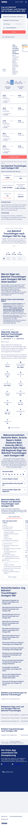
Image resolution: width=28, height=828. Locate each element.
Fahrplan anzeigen (7, 198)
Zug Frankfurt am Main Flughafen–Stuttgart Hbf (14, 715)
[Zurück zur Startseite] (4, 2)
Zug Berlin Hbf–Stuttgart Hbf (9, 735)
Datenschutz (4, 819)
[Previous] (4, 253)
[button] (8, 24)
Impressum (4, 816)
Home (2, 741)
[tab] (8, 87)
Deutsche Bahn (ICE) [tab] (14, 516)
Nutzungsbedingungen (16, 816)
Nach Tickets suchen (7, 179)
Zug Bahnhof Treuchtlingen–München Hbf (12, 699)
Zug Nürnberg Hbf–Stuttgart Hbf (10, 721)
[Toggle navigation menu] (26, 2)
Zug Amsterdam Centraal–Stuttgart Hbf (12, 718)
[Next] (24, 82)
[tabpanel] (14, 550)
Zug (7, 741)
